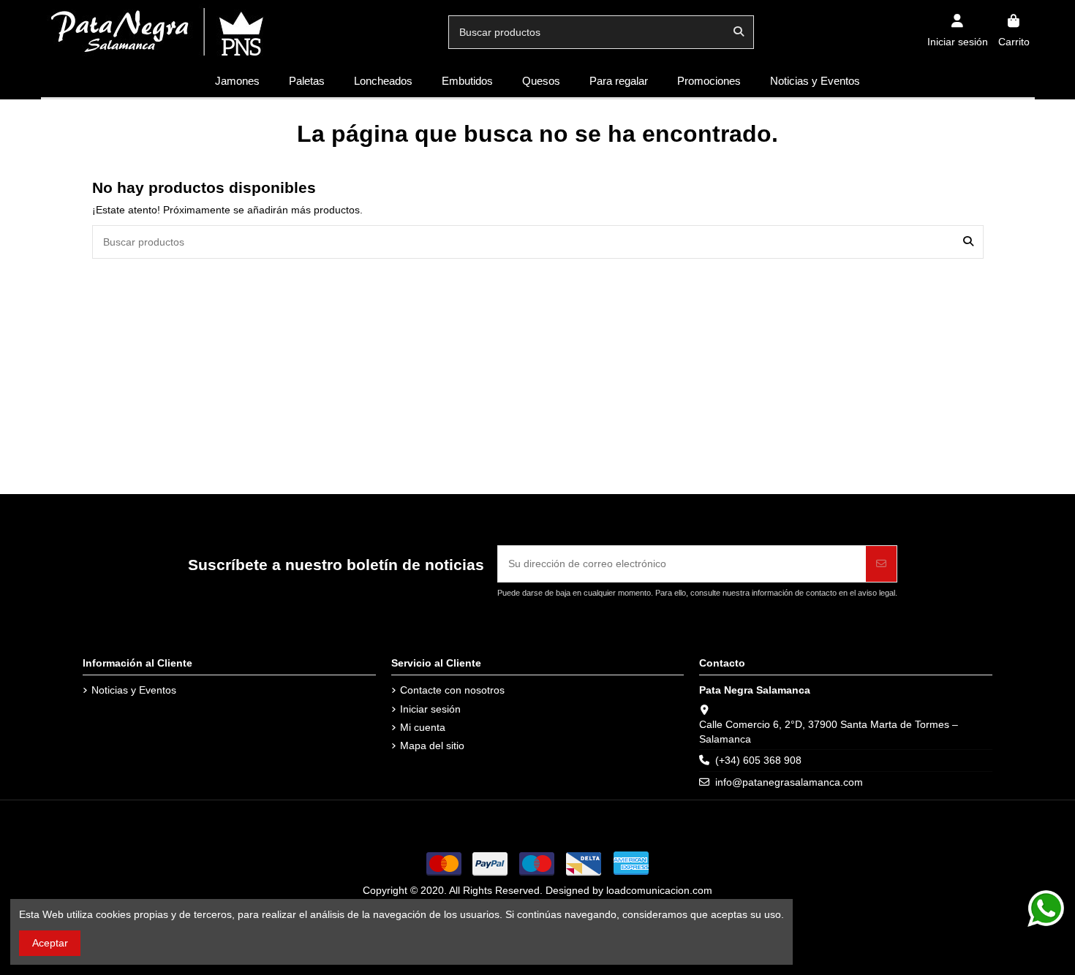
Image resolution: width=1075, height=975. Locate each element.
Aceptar (50, 943)
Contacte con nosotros (452, 690)
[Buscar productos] (738, 31)
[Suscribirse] (881, 564)
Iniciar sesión (430, 709)
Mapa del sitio (432, 745)
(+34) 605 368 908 (758, 760)
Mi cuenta (422, 727)
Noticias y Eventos (133, 690)
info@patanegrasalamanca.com (789, 782)
